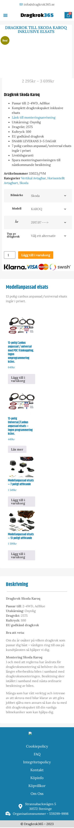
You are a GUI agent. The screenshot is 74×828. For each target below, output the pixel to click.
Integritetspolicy (37, 762)
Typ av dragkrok (13, 235)
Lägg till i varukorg (35, 255)
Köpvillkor (37, 785)
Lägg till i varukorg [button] (18, 379)
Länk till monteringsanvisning (33, 117)
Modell (16, 208)
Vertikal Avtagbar (33, 178)
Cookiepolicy (37, 746)
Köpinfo (37, 778)
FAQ (37, 754)
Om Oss (37, 793)
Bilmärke (16, 195)
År (16, 221)
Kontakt (37, 770)
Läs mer (17, 449)
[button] (5, 15)
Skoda (24, 183)
